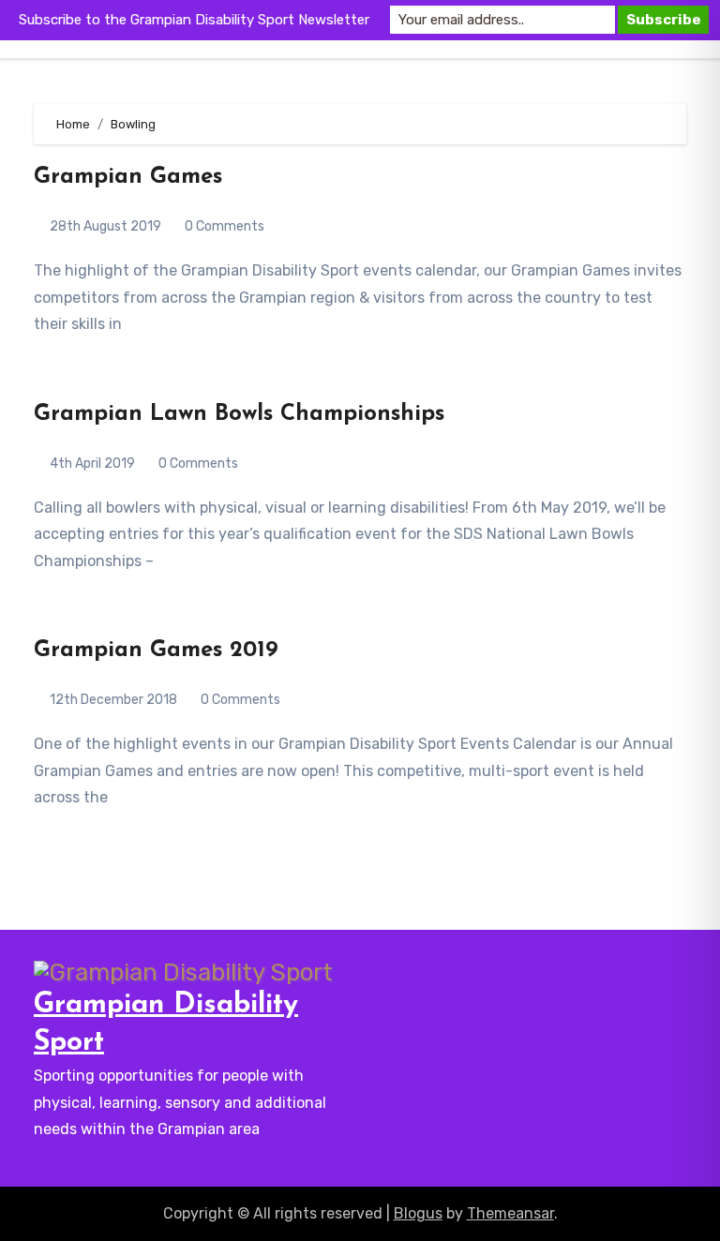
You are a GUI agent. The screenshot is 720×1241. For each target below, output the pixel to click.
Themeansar (510, 1213)
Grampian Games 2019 (156, 650)
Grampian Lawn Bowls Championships (239, 414)
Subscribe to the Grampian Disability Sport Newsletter (194, 19)
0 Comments (224, 226)
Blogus (418, 1213)
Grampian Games (128, 177)
